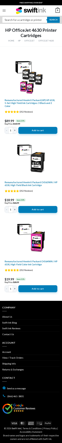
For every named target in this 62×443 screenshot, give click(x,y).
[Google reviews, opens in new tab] (18, 408)
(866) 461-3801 (15, 396)
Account (6, 351)
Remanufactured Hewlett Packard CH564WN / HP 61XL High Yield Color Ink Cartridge (31, 263)
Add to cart (38, 130)
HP (19, 41)
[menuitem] (31, 2)
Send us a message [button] (16, 388)
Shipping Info (9, 363)
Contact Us (8, 334)
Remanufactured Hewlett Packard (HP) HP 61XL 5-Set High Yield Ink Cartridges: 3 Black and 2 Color (30, 103)
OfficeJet (29, 41)
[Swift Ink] (31, 10)
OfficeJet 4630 (46, 41)
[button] (4, 10)
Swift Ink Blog (9, 322)
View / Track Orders (12, 357)
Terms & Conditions (32, 428)
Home (11, 41)
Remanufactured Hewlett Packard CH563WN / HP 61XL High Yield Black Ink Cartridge (31, 184)
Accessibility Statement (31, 432)
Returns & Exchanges (13, 369)
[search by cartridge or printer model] (31, 20)
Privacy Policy (50, 428)
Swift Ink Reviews (11, 328)
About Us (7, 316)
